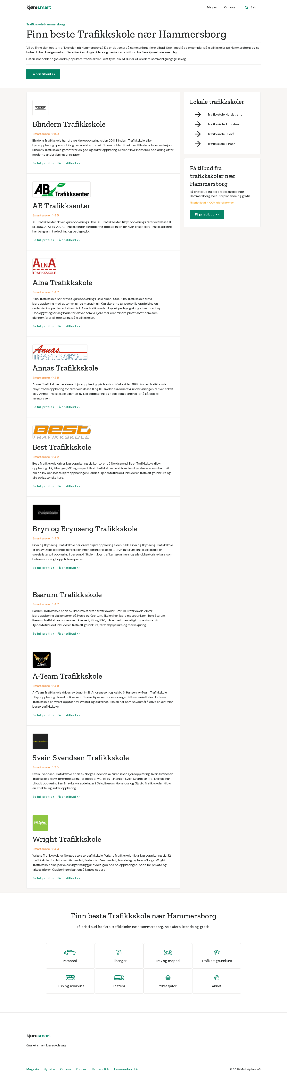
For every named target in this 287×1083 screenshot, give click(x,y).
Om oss (229, 7)
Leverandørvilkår (126, 1069)
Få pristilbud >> (43, 74)
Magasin (213, 7)
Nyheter (49, 1069)
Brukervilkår (101, 1069)
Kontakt (82, 1069)
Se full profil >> (43, 163)
